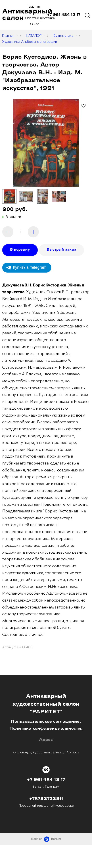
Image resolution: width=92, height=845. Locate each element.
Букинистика (63, 35)
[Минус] (7, 231)
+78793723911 (46, 799)
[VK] (46, 769)
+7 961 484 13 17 (46, 780)
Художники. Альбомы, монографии (29, 41)
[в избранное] (83, 105)
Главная (8, 35)
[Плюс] (33, 231)
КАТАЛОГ (34, 35)
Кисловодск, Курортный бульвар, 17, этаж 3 (46, 752)
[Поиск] (87, 15)
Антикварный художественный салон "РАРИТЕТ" (46, 704)
